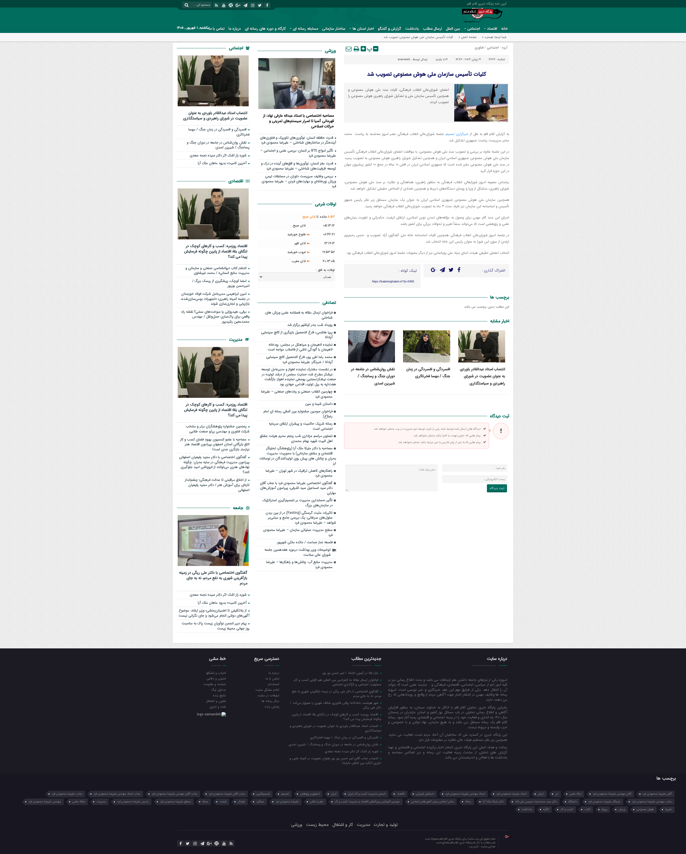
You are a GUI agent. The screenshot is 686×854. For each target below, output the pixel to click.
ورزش (621, 809)
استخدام (273, 684)
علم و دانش (316, 801)
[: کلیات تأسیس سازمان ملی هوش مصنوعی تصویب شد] (349, 48)
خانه (504, 29)
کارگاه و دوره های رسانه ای (265, 29)
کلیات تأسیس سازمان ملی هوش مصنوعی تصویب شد (426, 74)
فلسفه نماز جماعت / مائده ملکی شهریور (305, 542)
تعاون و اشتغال (216, 700)
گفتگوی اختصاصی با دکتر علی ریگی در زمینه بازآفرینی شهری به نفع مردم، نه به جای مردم (213, 578)
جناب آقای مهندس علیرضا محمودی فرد (174, 794)
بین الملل (453, 29)
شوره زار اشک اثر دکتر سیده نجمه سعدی (219, 155)
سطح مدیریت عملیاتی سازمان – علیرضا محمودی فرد (298, 533)
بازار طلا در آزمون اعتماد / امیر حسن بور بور (350, 672)
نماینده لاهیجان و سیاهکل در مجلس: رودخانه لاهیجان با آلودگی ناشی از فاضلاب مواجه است (300, 347)
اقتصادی (236, 181)
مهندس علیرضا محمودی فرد (44, 801)
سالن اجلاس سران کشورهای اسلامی (432, 801)
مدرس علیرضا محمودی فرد (133, 801)
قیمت (222, 801)
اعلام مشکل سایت (267, 689)
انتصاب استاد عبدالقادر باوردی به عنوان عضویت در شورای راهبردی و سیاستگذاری (482, 376)
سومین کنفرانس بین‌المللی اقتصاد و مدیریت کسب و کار (367, 801)
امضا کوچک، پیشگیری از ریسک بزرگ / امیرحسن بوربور (220, 284)
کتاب (587, 809)
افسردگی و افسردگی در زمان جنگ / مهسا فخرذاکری (218, 132)
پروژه (604, 809)
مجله (205, 801)
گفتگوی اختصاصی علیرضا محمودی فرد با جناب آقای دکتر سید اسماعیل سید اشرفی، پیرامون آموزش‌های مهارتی (298, 488)
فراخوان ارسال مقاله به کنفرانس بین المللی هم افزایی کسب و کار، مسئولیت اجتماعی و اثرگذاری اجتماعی (337, 682)
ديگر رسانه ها (270, 700)
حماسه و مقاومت (214, 684)
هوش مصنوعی (645, 809)
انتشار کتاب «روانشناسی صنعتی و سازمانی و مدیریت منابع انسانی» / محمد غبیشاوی (217, 271)
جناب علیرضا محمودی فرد (67, 794)
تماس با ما (217, 29)
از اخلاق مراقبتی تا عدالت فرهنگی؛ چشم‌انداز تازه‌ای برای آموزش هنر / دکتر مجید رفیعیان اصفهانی (217, 485)
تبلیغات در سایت (268, 695)
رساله (468, 801)
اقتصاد (492, 29)
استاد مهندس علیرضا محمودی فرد (465, 794)
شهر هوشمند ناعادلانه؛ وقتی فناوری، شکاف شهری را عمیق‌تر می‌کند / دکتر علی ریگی (335, 705)
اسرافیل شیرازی (425, 794)
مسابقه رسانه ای (305, 29)
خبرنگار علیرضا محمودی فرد (604, 801)
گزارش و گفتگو (389, 29)
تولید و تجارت (386, 824)
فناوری (479, 47)
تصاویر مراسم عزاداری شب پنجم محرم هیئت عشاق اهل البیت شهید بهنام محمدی (296, 439)
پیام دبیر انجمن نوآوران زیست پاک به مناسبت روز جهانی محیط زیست (215, 626)
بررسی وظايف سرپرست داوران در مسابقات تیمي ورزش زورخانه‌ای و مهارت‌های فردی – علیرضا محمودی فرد (299, 181)
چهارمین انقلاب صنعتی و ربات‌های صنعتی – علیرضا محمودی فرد (297, 394)
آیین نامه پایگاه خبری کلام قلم (486, 3)
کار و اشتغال (342, 824)
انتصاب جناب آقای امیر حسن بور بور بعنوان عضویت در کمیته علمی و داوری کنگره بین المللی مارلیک (335, 760)
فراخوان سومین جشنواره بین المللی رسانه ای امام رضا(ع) (298, 414)
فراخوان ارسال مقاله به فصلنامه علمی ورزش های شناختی (299, 315)
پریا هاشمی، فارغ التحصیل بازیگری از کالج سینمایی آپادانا (297, 335)
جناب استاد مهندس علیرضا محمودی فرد (117, 794)
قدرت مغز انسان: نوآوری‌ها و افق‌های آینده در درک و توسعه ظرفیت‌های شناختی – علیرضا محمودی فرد (298, 166)
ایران (334, 794)
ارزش (541, 794)
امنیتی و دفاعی (216, 678)
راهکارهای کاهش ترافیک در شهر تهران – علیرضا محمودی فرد (299, 473)
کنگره (546, 809)
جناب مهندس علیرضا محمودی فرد (652, 801)
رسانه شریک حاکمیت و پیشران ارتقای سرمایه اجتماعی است (301, 426)
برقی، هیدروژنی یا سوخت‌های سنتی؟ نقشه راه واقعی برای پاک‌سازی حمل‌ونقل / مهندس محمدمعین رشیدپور (215, 316)
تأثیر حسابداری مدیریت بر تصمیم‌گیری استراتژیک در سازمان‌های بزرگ (297, 503)
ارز (556, 794)
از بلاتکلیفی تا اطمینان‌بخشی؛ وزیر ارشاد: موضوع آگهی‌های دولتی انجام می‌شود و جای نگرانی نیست (213, 613)
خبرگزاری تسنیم (457, 134)
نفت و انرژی (218, 706)
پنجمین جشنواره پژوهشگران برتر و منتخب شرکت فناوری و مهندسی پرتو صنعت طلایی (217, 429)
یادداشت (412, 29)
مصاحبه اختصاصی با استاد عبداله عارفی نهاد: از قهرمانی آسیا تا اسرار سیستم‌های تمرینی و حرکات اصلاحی (298, 121)
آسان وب (474, 847)
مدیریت (236, 339)
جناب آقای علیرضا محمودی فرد (227, 794)
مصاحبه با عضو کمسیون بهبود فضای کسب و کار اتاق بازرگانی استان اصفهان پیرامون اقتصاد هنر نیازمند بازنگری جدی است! (214, 444)
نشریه (668, 809)
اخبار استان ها (363, 29)
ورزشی (330, 50)
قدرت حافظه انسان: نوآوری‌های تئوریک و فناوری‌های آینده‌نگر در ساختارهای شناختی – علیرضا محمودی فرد (298, 140)
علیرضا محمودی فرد (287, 801)
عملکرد (260, 801)
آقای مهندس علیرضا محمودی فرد (612, 794)
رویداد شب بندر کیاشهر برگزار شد (310, 325)
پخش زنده (272, 706)
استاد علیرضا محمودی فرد (511, 794)
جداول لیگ (218, 689)
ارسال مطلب (432, 29)
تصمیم (285, 794)
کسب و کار (566, 809)
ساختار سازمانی (333, 29)
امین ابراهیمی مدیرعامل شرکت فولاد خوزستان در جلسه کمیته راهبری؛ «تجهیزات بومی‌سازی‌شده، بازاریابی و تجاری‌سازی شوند (215, 299)
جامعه (239, 508)
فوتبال (241, 801)
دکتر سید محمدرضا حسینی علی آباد (536, 801)
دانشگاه (572, 801)
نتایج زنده (219, 695)
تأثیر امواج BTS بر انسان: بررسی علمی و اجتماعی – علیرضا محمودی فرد (298, 153)
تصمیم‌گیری (263, 794)
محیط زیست (317, 824)
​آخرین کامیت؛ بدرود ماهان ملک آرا (223, 163)
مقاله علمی (78, 801)
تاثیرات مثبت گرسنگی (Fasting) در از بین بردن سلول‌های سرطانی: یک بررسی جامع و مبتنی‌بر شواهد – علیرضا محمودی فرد (301, 518)
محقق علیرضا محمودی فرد (175, 801)
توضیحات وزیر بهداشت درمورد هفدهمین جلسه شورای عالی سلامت (297, 552)
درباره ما (235, 29)
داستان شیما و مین (319, 404)
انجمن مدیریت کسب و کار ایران (367, 794)
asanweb (404, 59)
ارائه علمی (575, 794)
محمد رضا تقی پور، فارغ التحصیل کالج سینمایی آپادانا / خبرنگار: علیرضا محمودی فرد (299, 360)
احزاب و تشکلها (216, 672)
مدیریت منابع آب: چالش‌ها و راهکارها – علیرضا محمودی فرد (299, 565)
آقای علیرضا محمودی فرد (657, 794)
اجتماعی (473, 29)
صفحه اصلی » (467, 37)
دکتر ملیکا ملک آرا (493, 801)
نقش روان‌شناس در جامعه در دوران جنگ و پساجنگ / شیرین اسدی (373, 376)
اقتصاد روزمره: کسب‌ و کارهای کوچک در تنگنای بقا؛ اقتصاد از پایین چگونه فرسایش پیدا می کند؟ (215, 251)
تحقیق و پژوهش (310, 794)
